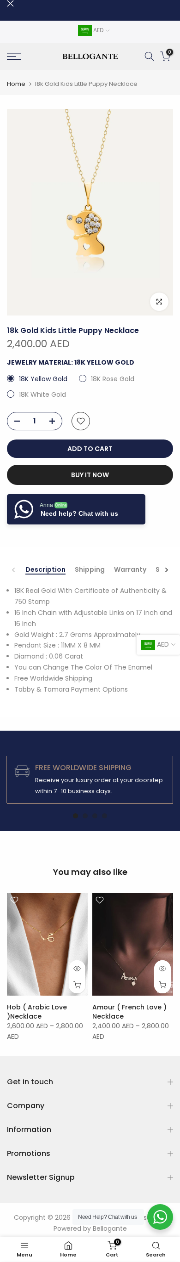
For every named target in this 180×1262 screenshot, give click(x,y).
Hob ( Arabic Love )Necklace (37, 1012)
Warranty (130, 570)
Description (45, 570)
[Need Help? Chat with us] (160, 1217)
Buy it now (90, 474)
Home (16, 84)
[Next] (166, 570)
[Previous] (14, 570)
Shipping (90, 570)
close (10, 3)
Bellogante (110, 1228)
